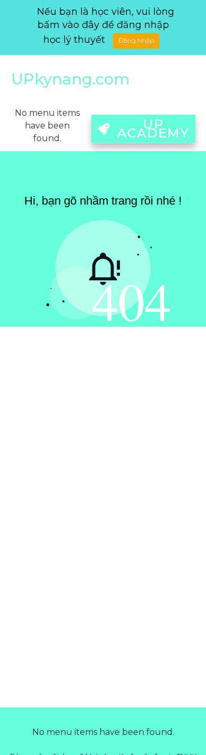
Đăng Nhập (136, 40)
